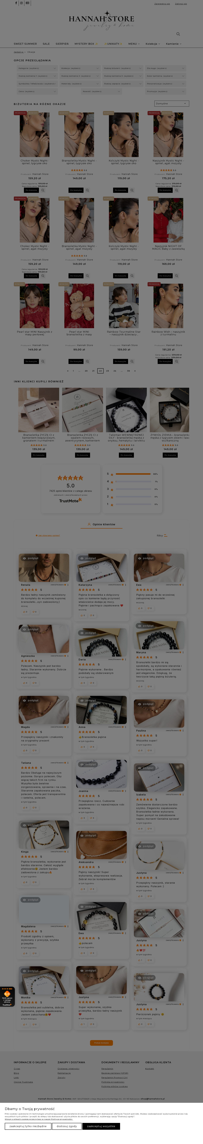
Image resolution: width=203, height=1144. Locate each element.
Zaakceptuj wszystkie (101, 1126)
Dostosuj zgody (67, 1126)
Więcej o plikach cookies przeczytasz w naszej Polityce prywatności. (39, 1119)
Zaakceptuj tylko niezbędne (28, 1126)
